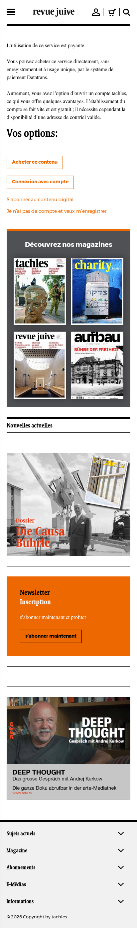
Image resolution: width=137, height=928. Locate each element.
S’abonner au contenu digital (40, 200)
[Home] (53, 12)
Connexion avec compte (40, 182)
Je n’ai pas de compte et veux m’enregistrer (56, 211)
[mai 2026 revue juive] (40, 367)
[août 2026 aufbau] (97, 367)
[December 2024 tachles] (40, 293)
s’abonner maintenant (50, 636)
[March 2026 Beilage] (97, 293)
